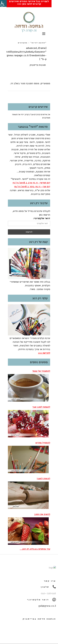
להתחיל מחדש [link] (42, 442)
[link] (3, 3)
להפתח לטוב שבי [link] (41, 407)
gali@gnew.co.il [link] (47, 606)
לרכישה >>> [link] (44, 353)
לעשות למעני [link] (43, 478)
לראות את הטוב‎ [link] (42, 514)
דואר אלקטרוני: (41, 218)
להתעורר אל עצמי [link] (41, 371)
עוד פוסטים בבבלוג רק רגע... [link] (35, 549)
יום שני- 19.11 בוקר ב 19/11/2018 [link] (32, 186)
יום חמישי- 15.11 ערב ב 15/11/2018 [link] (31, 182)
